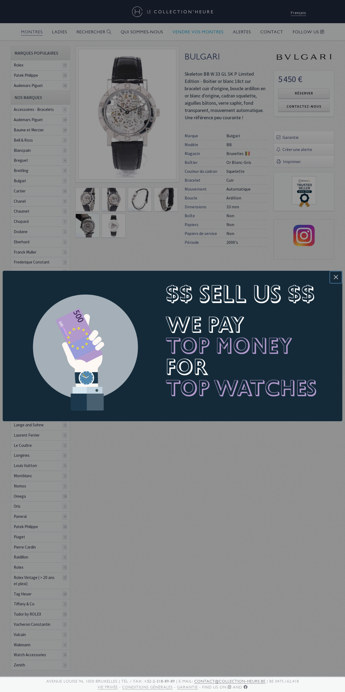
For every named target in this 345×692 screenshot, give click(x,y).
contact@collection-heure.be (229, 681)
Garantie (187, 687)
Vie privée (108, 687)
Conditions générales (147, 687)
